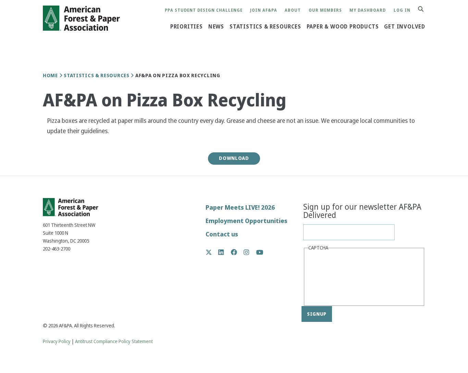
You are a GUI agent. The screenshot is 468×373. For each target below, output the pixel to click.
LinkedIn (224, 252)
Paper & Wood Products (343, 26)
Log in (402, 10)
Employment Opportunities (246, 221)
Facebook (237, 252)
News (216, 26)
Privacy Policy (57, 341)
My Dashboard (367, 10)
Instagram (250, 252)
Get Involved (404, 26)
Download (234, 158)
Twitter (212, 252)
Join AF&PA (263, 10)
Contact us (222, 234)
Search (424, 9)
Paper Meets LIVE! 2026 (240, 207)
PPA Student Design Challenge (204, 10)
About (293, 10)
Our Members (325, 10)
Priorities (186, 26)
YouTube (259, 252)
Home (50, 75)
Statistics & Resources (265, 26)
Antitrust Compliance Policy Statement (114, 341)
